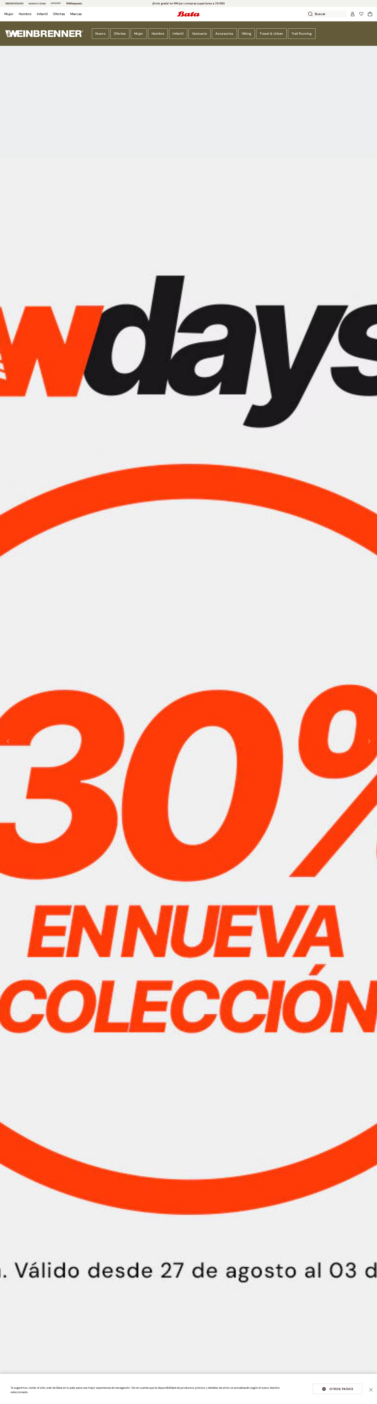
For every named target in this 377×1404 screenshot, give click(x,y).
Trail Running (301, 33)
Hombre (158, 33)
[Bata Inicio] (188, 14)
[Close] (371, 1390)
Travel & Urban (271, 33)
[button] (9, 14)
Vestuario (199, 33)
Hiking (247, 33)
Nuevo (100, 33)
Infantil (178, 33)
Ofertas (120, 33)
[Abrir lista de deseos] (361, 14)
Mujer (138, 33)
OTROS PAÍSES (341, 1389)
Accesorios (224, 33)
